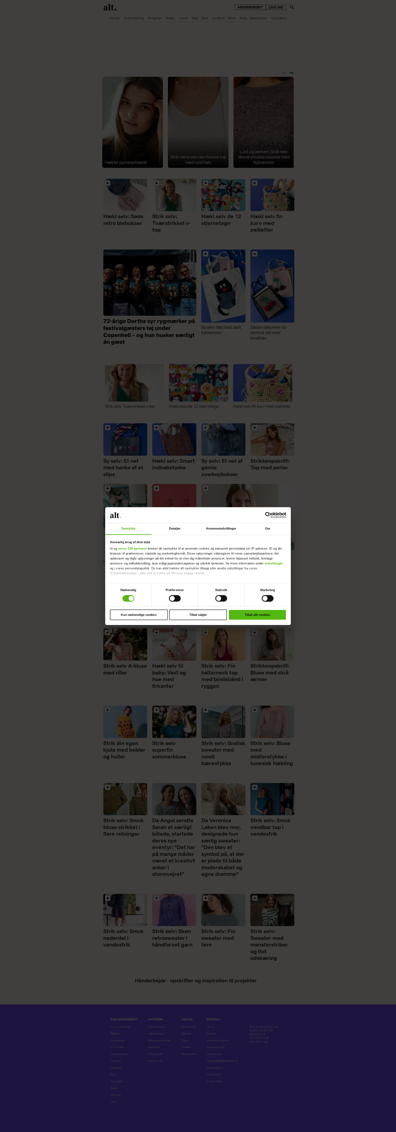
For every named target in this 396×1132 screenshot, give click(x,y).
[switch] (175, 598)
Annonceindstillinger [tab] (221, 528)
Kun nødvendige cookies (139, 615)
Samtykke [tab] (128, 528)
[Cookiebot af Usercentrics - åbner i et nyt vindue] (268, 515)
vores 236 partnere (132, 548)
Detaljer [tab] (174, 528)
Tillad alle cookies (257, 615)
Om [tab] (267, 528)
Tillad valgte (198, 615)
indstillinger (274, 563)
